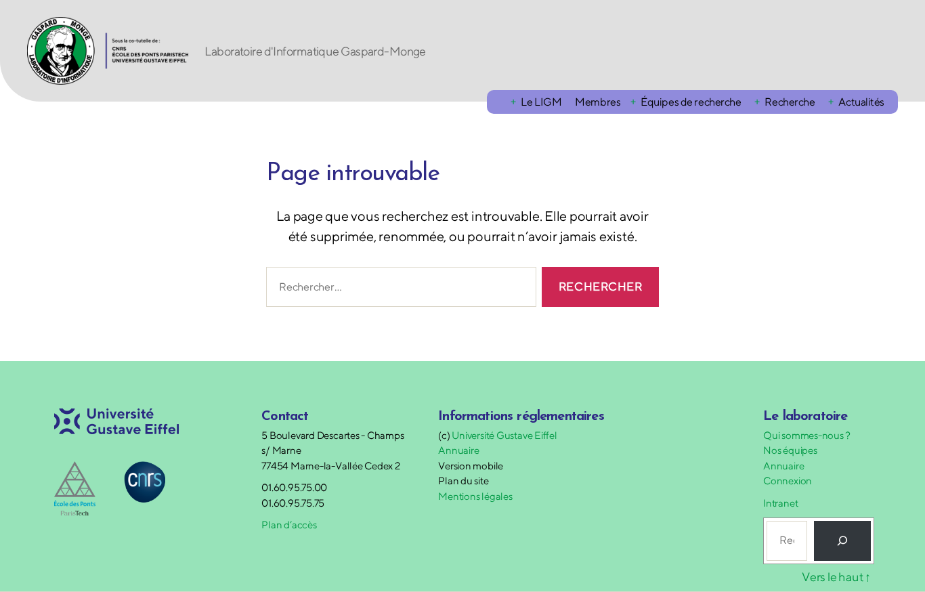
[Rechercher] (842, 540)
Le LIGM (541, 102)
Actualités (861, 102)
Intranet (780, 503)
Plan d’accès (288, 524)
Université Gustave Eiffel (504, 435)
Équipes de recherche (691, 102)
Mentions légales (475, 496)
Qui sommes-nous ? (807, 435)
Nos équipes (790, 450)
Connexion (787, 480)
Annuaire (458, 450)
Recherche (790, 102)
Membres (597, 102)
